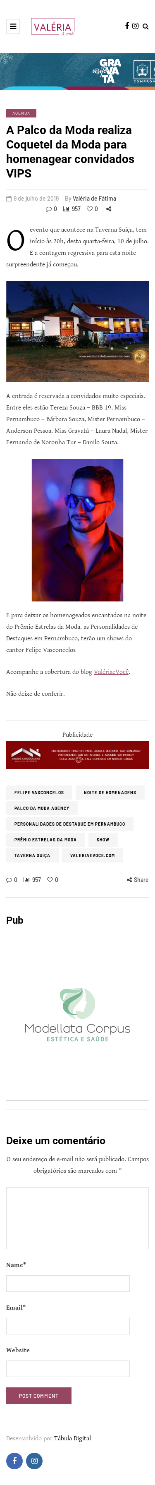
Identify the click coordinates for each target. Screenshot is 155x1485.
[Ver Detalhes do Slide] (77, 755)
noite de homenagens (110, 792)
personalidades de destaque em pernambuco (69, 824)
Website (18, 1350)
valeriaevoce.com (92, 855)
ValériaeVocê (111, 672)
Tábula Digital (72, 1438)
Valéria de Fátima (94, 198)
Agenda (21, 112)
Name (16, 1265)
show (103, 839)
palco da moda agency (41, 808)
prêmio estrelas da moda (45, 839)
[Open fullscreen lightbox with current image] (77, 331)
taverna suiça (32, 855)
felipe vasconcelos (39, 792)
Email (16, 1308)
